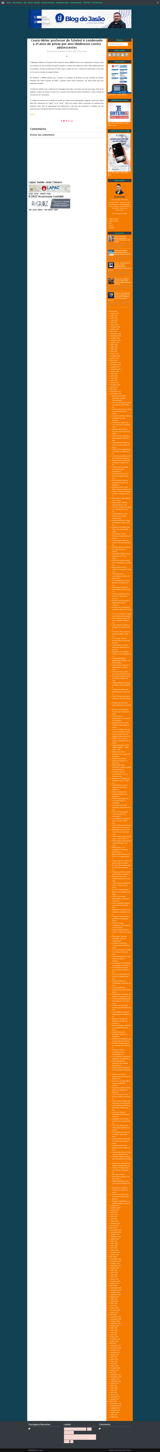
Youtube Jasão (96, 3)
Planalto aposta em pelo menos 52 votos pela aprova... (120, 596)
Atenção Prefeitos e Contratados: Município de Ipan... (121, 983)
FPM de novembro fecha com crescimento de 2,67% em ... (121, 563)
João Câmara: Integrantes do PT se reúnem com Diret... (121, 885)
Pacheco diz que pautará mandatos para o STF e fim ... (121, 609)
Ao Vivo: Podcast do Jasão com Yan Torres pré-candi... (121, 411)
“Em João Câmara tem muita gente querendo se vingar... (121, 1128)
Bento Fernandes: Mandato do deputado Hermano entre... (121, 1027)
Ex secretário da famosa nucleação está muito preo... (120, 1134)
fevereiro (115, 327)
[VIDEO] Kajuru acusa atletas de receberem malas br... (119, 787)
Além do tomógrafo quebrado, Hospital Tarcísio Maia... (119, 398)
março (114, 325)
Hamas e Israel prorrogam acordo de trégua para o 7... (121, 494)
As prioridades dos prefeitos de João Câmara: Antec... (121, 990)
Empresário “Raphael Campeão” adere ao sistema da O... (119, 938)
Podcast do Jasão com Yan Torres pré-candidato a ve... (121, 425)
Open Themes (126, 1450)
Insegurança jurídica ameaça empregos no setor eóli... (119, 761)
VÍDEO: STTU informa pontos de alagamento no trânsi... (121, 740)
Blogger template (114, 1450)
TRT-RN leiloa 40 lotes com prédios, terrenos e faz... (120, 970)
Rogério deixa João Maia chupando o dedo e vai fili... (121, 462)
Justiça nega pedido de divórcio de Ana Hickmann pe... (121, 543)
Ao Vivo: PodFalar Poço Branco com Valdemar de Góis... (121, 892)
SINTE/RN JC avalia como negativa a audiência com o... (121, 912)
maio (114, 320)
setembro (116, 340)
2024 (113, 360)
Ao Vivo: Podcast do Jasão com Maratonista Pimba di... (121, 405)
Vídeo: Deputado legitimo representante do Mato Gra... (121, 905)
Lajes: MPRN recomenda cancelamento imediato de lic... (121, 1014)
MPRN (32, 114)
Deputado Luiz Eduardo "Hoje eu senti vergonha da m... (121, 654)
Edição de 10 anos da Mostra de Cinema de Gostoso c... (119, 1021)
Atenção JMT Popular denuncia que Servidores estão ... (121, 431)
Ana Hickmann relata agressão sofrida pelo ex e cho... (121, 807)
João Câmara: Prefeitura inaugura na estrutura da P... (120, 627)
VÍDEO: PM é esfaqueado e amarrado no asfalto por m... (121, 451)
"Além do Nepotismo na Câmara (75, 1429)
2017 (112, 1372)
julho (114, 316)
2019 (113, 1314)
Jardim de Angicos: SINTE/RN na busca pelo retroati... (120, 1114)
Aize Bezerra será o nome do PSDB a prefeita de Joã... (121, 678)
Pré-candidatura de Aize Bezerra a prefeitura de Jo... (120, 583)
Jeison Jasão (119, 196)
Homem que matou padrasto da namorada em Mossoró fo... (121, 1076)
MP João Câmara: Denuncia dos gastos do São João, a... (120, 1176)
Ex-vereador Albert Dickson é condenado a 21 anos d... (121, 536)
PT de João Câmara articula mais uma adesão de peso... (121, 640)
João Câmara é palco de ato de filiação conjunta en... (121, 620)
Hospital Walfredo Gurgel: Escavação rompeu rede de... (121, 522)
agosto (115, 313)
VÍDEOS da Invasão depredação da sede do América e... (120, 898)
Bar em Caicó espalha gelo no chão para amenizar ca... (121, 867)
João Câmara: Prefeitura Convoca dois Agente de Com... (121, 445)
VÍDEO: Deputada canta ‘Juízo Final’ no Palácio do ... (121, 1183)
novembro (116, 336)
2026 (113, 311)
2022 (113, 1228)
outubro (115, 338)
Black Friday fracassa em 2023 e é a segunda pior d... (121, 856)
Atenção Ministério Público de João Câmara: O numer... (121, 549)
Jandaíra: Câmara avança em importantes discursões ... (121, 1159)
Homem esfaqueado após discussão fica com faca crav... (121, 1001)
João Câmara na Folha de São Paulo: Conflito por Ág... (121, 1108)
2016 (113, 1401)
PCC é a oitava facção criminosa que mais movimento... (120, 814)
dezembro (116, 333)
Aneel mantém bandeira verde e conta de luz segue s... (121, 932)
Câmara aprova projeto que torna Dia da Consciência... (120, 469)
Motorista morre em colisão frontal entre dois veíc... (121, 878)
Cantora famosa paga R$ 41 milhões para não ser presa (121, 1141)
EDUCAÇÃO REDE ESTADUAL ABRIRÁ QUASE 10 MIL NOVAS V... (121, 767)
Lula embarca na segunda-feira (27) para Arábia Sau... (121, 821)
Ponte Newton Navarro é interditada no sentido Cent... (121, 667)
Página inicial (113, 219)
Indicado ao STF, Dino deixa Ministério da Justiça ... (121, 705)
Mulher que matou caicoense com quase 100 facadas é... (121, 754)
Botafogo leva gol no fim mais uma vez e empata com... (121, 832)
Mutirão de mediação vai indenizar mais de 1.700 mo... (121, 781)
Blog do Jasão (38, 1450)
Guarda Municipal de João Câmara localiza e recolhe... (121, 958)
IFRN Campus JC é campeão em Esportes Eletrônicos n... (120, 849)
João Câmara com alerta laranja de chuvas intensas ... (121, 698)
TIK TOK (86, 3)
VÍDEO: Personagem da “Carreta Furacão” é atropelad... (120, 801)
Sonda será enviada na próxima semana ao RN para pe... (120, 1197)
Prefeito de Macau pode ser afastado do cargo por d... (121, 1045)
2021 (113, 1257)
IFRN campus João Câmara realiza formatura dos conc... (121, 843)
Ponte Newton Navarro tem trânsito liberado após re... (121, 589)
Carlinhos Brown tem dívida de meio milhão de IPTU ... (121, 1148)
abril (114, 322)
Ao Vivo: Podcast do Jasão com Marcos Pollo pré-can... (121, 952)
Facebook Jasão (76, 3)
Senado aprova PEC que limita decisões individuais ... (121, 1070)
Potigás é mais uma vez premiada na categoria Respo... (120, 918)
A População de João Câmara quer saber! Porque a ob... (119, 516)
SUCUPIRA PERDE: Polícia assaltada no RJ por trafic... (121, 556)
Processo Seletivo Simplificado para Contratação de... (118, 1052)
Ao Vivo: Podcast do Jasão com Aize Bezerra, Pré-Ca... (121, 509)
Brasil (30, 3)
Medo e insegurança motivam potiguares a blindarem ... (120, 794)
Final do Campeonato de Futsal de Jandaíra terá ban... (121, 976)
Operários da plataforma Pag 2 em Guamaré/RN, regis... (120, 529)
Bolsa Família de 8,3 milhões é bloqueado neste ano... (121, 569)
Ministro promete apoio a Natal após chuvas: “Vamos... (121, 603)
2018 (112, 1343)
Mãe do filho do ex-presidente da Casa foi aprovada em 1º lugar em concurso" (78, 1437)
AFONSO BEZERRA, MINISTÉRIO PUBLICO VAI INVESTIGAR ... (121, 660)
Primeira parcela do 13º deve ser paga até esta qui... (120, 476)
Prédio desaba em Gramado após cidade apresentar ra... (120, 1063)
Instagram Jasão (62, 3)
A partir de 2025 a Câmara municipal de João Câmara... (121, 418)
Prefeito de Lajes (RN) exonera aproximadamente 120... (121, 1007)
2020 (113, 1286)
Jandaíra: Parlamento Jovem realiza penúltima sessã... (120, 945)
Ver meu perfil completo (119, 213)
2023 (113, 389)
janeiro (115, 329)
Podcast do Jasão (47, 3)
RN (25, 3)
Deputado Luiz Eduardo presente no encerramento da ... (121, 1121)
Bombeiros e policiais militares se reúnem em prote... (120, 1190)
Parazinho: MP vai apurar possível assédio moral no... (121, 634)
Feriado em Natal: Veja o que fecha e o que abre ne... (120, 1170)
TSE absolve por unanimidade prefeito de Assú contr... (120, 576)
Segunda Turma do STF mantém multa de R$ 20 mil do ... (120, 725)
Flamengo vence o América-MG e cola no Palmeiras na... (120, 774)
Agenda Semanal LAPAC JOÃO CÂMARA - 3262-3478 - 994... (120, 747)
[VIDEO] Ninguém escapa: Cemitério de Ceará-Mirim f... (121, 685)
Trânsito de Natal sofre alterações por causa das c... (121, 692)
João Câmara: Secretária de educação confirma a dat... (121, 438)
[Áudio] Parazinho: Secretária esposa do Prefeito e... (119, 1034)
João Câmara (17, 3)
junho (114, 318)
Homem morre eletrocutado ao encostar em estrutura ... (121, 718)
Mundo (37, 3)
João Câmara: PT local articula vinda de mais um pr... (121, 1096)
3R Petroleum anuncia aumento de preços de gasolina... (120, 482)
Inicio (8, 3)
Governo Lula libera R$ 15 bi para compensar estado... (121, 1083)
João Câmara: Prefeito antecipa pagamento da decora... (120, 647)
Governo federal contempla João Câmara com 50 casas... (121, 925)
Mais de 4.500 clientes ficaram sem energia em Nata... (120, 712)
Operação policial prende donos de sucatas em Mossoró (121, 1090)
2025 (113, 331)
